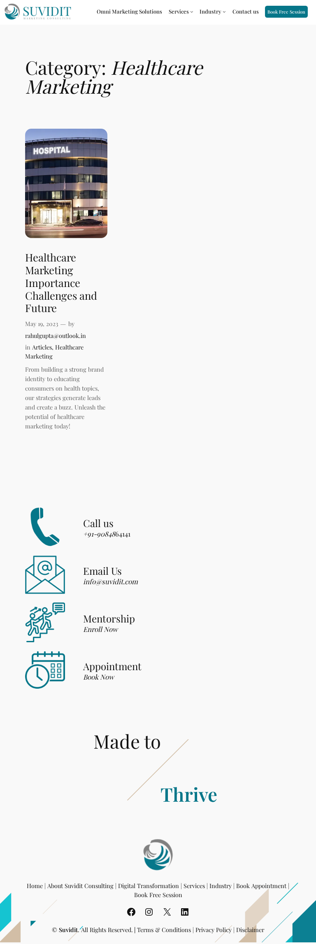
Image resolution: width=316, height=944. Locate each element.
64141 (106, 533)
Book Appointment (261, 886)
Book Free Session (286, 12)
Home (35, 886)
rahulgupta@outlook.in (55, 335)
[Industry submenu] (224, 11)
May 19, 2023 (41, 323)
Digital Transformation (148, 886)
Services (194, 886)
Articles (42, 347)
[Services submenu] (191, 11)
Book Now (98, 676)
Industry (220, 886)
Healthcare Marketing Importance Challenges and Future (61, 282)
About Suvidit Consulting (80, 886)
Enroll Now (100, 629)
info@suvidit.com (110, 581)
